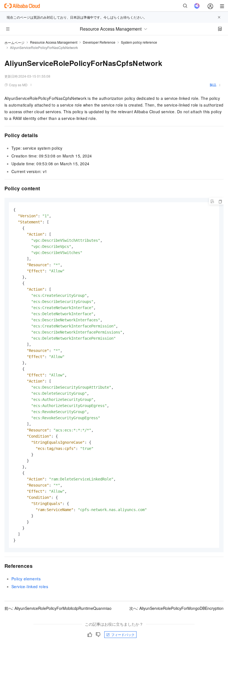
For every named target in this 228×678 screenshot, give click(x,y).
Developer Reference (99, 42)
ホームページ (14, 42)
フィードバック (123, 634)
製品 (213, 84)
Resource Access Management (53, 42)
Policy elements (26, 578)
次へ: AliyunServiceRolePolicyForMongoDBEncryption (176, 608)
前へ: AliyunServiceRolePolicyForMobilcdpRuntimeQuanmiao (57, 608)
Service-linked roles (29, 586)
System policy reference (139, 42)
